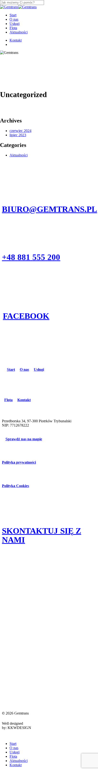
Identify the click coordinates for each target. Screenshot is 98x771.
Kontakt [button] (24, 400)
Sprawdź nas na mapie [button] (23, 439)
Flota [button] (8, 400)
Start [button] (11, 369)
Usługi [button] (39, 369)
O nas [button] (24, 369)
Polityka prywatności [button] (19, 462)
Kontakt (16, 765)
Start (13, 744)
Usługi (15, 752)
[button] (49, 209)
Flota (13, 756)
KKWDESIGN (19, 728)
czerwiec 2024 (20, 131)
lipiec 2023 (18, 135)
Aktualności (19, 155)
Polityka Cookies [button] (15, 486)
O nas (14, 748)
